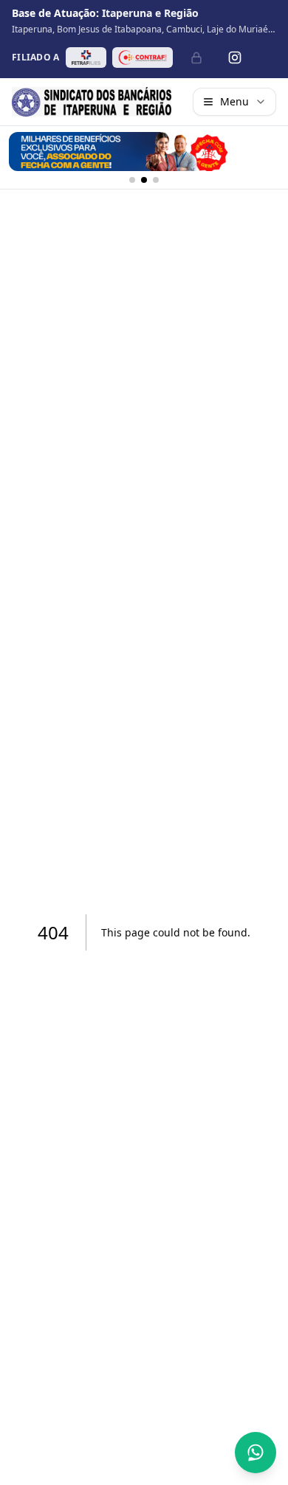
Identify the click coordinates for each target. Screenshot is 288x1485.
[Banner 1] (132, 180)
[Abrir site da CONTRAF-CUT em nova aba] (142, 57)
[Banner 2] (144, 180)
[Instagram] (235, 57)
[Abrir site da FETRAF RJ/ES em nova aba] (86, 57)
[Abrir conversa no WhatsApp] (255, 1452)
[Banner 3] (156, 180)
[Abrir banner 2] (144, 151)
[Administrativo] (196, 57)
